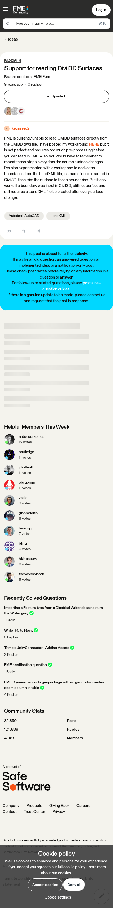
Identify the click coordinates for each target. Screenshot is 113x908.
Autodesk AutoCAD (24, 216)
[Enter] (8, 23)
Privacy (58, 812)
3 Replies (11, 637)
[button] (6, 11)
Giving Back (59, 806)
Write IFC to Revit (18, 630)
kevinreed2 (20, 128)
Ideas (13, 39)
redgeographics (31, 437)
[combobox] (56, 23)
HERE (94, 144)
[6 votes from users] (14, 112)
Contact (10, 812)
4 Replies (11, 695)
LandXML (58, 216)
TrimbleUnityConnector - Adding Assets (36, 648)
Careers (83, 806)
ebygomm (27, 482)
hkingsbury (28, 559)
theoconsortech (31, 574)
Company (11, 806)
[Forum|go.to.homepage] (20, 10)
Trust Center (34, 812)
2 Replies (11, 655)
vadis (23, 498)
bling (23, 543)
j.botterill (26, 467)
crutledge (26, 452)
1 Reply (9, 620)
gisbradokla (28, 513)
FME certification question (25, 665)
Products (34, 806)
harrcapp (26, 528)
